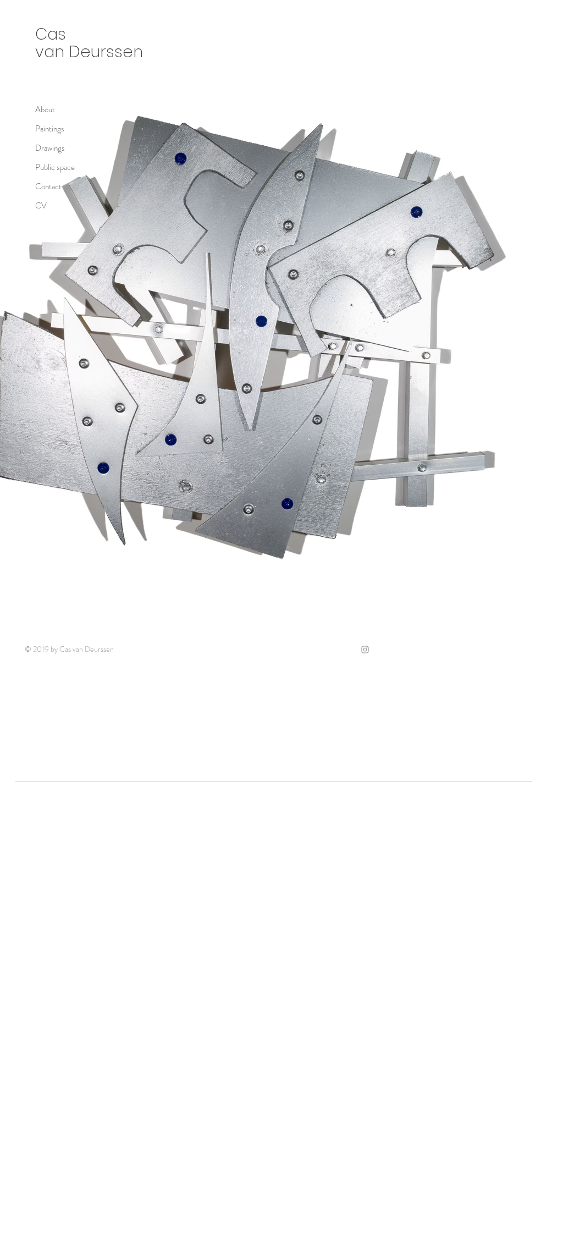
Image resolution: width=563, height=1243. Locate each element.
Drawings (50, 148)
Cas (52, 34)
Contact (48, 186)
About (45, 109)
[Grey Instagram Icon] (365, 649)
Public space (55, 167)
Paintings (49, 129)
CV (41, 206)
